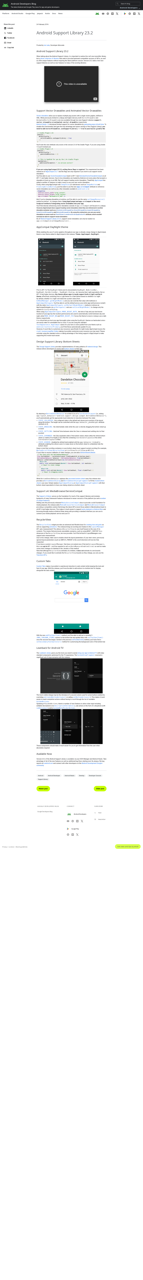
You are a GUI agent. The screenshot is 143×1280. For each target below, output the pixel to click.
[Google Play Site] (126, 13)
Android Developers (130, 8)
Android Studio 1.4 (42, 124)
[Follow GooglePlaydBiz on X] (139, 13)
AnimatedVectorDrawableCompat (90, 176)
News (60, 13)
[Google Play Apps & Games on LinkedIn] (131, 13)
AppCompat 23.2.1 (52, 171)
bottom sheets (69, 349)
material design (92, 347)
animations (53, 527)
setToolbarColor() (78, 640)
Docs (54, 13)
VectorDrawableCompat (58, 176)
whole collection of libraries (49, 58)
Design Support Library (47, 347)
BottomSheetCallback (88, 452)
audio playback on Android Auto (92, 509)
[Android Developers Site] (98, 13)
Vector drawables (42, 116)
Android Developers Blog (23, 3)
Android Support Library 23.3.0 (51, 219)
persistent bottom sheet (76, 479)
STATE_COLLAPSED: (46, 420)
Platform (5, 13)
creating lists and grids (94, 525)
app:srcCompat (83, 187)
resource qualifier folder (47, 331)
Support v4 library (45, 496)
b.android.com (48, 763)
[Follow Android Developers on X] (117, 13)
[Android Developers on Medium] (113, 13)
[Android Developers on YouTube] (104, 13)
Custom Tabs (40, 566)
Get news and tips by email (127, 846)
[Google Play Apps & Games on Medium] (135, 13)
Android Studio (17, 13)
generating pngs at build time (94, 124)
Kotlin (47, 13)
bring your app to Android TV (87, 653)
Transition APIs (41, 555)
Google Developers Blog (45, 811)
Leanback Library (45, 653)
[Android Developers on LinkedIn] (109, 13)
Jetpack (40, 13)
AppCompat (99, 180)
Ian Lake (47, 45)
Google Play (30, 13)
